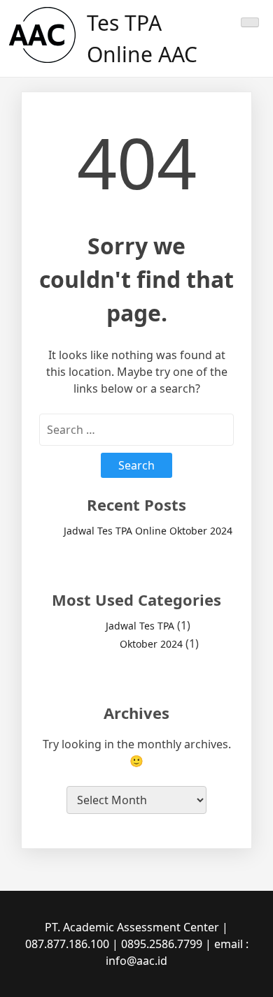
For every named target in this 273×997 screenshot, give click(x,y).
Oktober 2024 (151, 643)
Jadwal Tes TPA (140, 625)
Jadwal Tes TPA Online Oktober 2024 (148, 530)
